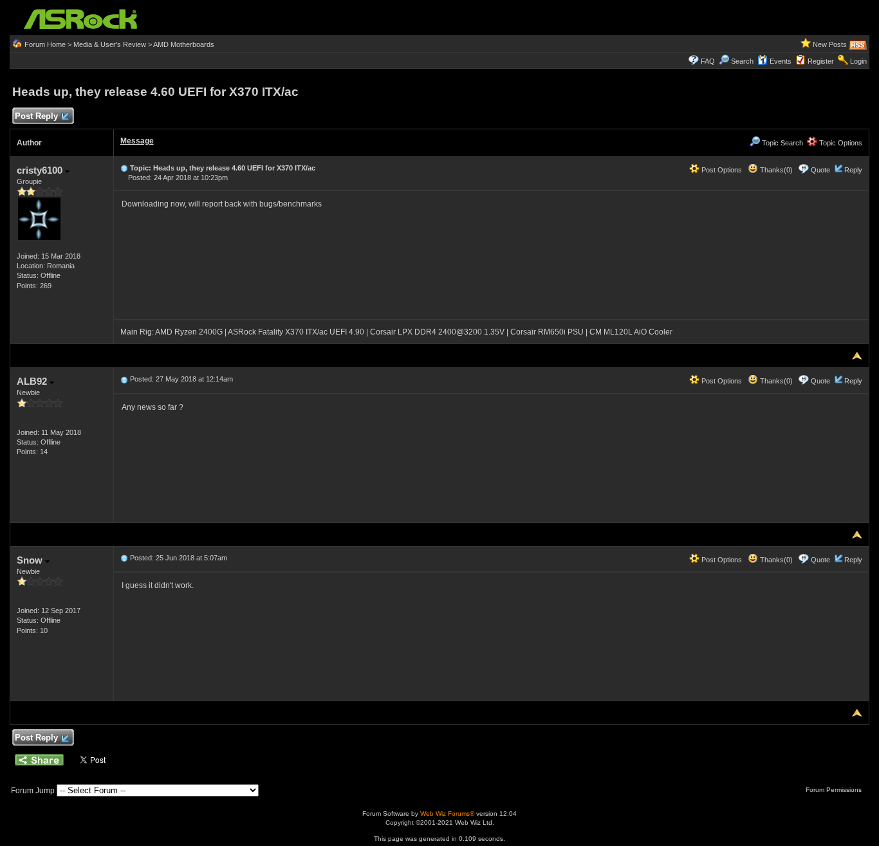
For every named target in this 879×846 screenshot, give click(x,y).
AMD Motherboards (183, 44)
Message (137, 140)
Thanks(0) (775, 170)
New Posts (830, 44)
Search (742, 61)
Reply (853, 170)
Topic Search (781, 143)
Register (821, 61)
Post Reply (36, 116)
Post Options (720, 170)
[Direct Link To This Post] (124, 168)
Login (858, 61)
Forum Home (45, 44)
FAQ (708, 61)
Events (780, 61)
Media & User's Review (109, 44)
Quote (820, 170)
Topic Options (839, 143)
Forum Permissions (835, 789)
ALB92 (33, 381)
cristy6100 (41, 170)
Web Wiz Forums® (447, 813)
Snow (31, 560)
